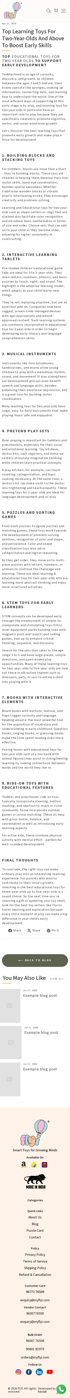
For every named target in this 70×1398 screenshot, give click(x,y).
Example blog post (40, 995)
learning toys (48, 131)
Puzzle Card (35, 1230)
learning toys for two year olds (34, 406)
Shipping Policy (35, 1268)
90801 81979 (35, 1349)
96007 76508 (35, 1340)
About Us (35, 1217)
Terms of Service (35, 1261)
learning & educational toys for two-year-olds (29, 575)
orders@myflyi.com (35, 1357)
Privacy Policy (35, 1254)
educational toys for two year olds (32, 751)
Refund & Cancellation (35, 1274)
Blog (35, 1224)
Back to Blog (38, 960)
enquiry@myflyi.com (35, 1300)
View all (57, 979)
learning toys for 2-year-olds (24, 492)
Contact (35, 1237)
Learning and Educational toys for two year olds (34, 209)
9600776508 (35, 1313)
